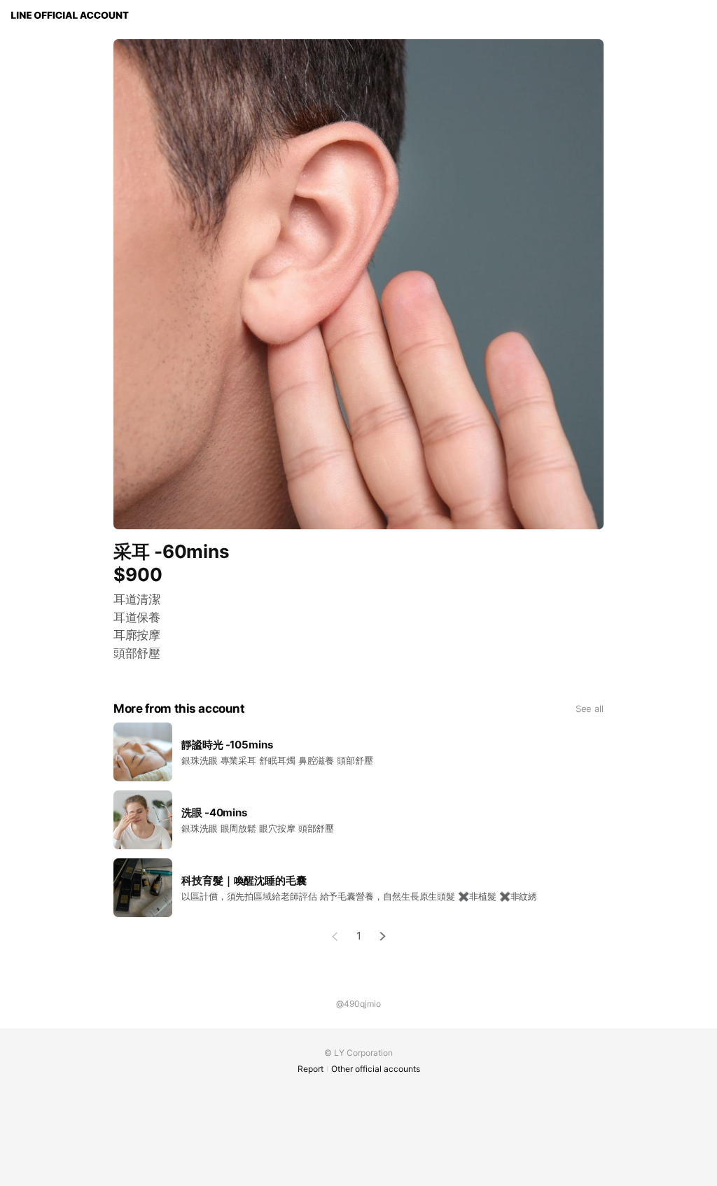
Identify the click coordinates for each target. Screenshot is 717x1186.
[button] (383, 936)
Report (310, 1068)
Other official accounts (375, 1068)
